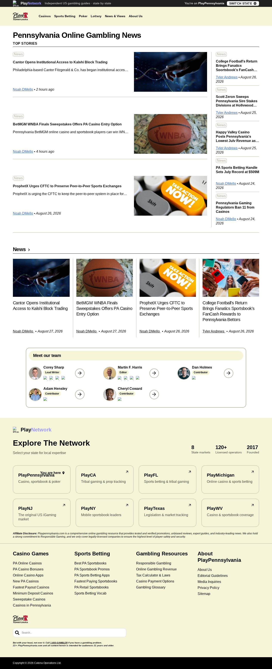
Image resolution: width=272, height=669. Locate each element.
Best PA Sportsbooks (90, 563)
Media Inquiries (209, 582)
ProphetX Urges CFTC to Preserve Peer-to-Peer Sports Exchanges (67, 186)
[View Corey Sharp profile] (80, 373)
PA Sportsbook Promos (92, 569)
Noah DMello (23, 89)
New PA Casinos (26, 581)
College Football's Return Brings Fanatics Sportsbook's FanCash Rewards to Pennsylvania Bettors (236, 65)
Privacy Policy (208, 588)
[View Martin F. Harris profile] (154, 373)
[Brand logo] (20, 16)
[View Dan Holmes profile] (228, 373)
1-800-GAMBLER (59, 643)
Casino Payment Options (155, 581)
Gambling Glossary (150, 587)
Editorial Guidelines (213, 576)
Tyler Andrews (227, 77)
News (18, 54)
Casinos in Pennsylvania (32, 605)
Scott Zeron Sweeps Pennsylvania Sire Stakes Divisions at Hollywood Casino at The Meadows (236, 101)
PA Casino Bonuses (28, 569)
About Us (205, 569)
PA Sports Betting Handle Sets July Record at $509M (237, 170)
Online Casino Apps (28, 575)
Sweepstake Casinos (29, 599)
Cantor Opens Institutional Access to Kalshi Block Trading (60, 62)
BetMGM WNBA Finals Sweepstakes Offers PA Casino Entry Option (67, 124)
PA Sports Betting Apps (92, 575)
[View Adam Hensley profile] (80, 394)
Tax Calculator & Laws (153, 575)
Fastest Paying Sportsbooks (95, 581)
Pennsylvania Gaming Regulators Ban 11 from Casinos (235, 207)
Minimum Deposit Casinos (33, 593)
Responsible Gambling (153, 563)
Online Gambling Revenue (156, 569)
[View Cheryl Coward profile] (154, 394)
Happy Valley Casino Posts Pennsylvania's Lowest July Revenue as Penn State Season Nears (237, 136)
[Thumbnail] (41, 278)
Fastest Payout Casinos (31, 587)
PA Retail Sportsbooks (91, 587)
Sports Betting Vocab (90, 593)
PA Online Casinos (27, 563)
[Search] (17, 632)
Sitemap (204, 594)
